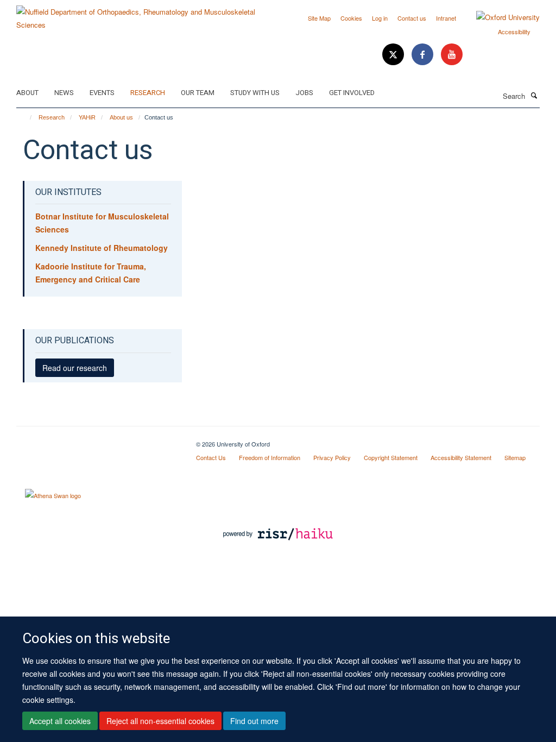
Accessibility (514, 31)
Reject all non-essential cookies (160, 720)
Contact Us (211, 457)
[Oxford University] (500, 17)
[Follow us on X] (394, 54)
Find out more (254, 720)
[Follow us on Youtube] (452, 54)
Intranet (446, 18)
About (27, 92)
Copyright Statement (391, 457)
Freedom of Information (269, 457)
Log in (380, 18)
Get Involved (352, 92)
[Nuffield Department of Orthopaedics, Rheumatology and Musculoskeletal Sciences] (143, 14)
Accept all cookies (60, 720)
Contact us (411, 18)
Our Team (197, 92)
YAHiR (87, 117)
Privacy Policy (332, 457)
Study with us (255, 92)
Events (102, 92)
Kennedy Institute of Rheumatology (101, 247)
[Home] (25, 117)
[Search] (534, 95)
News (64, 92)
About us (121, 117)
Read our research (74, 367)
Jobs (304, 92)
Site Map (319, 18)
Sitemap (515, 457)
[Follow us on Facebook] (423, 54)
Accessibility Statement (461, 457)
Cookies (351, 18)
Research (147, 92)
